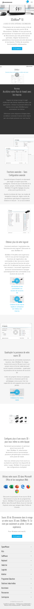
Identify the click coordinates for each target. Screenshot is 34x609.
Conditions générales (9, 604)
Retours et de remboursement (12, 605)
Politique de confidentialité (23, 604)
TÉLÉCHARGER (17, 48)
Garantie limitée (26, 605)
